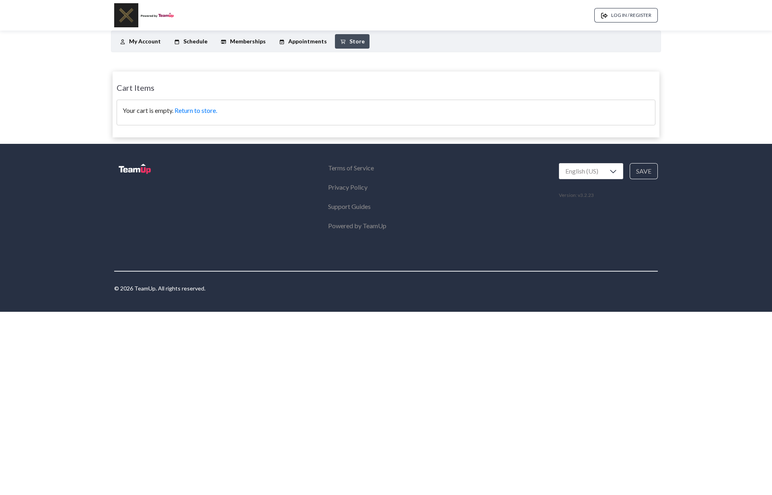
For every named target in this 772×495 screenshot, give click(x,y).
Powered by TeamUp (357, 225)
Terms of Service (351, 168)
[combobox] (591, 171)
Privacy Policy (348, 187)
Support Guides (349, 206)
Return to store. (196, 110)
